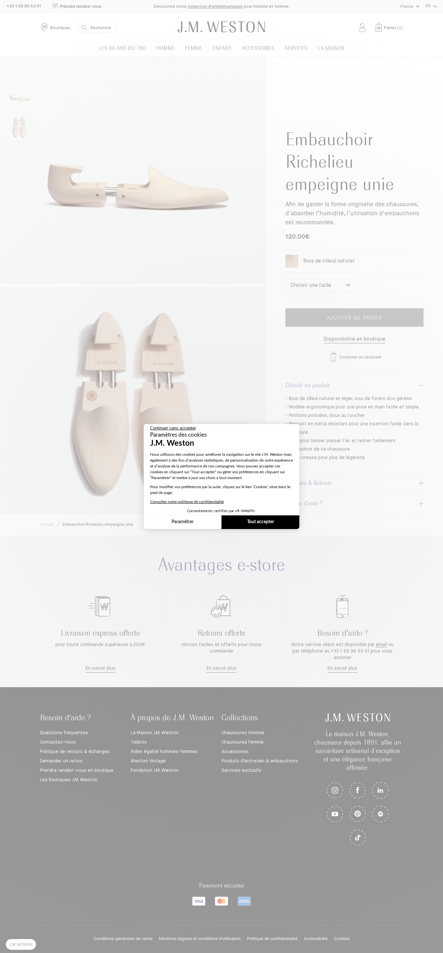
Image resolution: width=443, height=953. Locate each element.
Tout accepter (260, 522)
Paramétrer (183, 522)
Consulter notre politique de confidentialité (187, 502)
